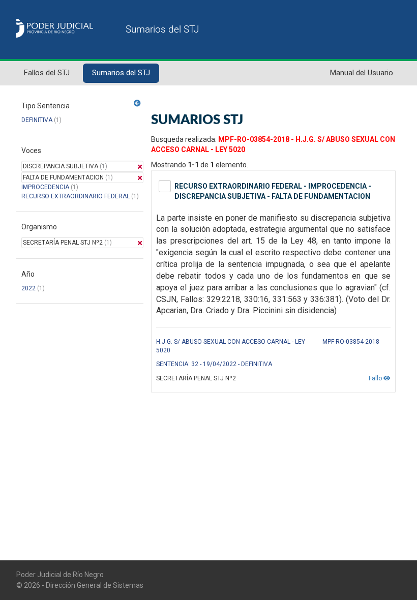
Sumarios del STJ (121, 72)
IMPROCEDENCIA (45, 187)
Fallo (376, 378)
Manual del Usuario (361, 72)
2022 (28, 288)
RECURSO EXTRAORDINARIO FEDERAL (75, 196)
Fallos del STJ (47, 72)
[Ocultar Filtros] (137, 103)
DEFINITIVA (36, 120)
